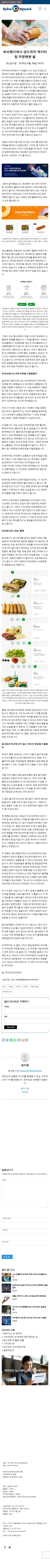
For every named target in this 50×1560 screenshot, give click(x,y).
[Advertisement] (25, 1137)
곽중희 (14, 1321)
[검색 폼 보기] (40, 8)
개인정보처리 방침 (9, 1474)
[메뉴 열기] (45, 8)
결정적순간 (8, 1350)
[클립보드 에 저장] (27, 1040)
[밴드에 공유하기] (15, 1040)
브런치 (25, 1092)
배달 (11, 986)
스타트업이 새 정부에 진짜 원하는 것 (20, 1337)
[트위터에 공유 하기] (7, 1040)
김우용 (14, 1280)
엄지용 (13, 63)
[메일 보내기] (23, 1040)
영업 (25, 986)
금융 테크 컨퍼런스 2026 (11, 2)
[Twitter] (10, 1547)
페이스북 (25, 1088)
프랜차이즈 (7, 991)
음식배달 (34, 986)
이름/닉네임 (7, 1218)
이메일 (5, 1230)
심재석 (14, 1291)
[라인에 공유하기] (11, 1040)
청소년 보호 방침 (29, 1497)
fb (4, 986)
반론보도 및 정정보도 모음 (12, 1477)
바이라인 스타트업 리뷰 (14, 1347)
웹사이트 (6, 1241)
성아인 (14, 1312)
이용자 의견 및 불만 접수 (12, 1535)
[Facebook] (5, 1547)
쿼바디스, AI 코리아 (12, 1333)
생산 (18, 986)
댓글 (5, 1180)
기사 (25, 47)
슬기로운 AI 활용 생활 (13, 1340)
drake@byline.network (31, 1070)
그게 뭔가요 (9, 1343)
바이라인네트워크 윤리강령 (13, 1472)
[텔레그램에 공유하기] (19, 1040)
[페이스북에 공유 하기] (4, 1040)
